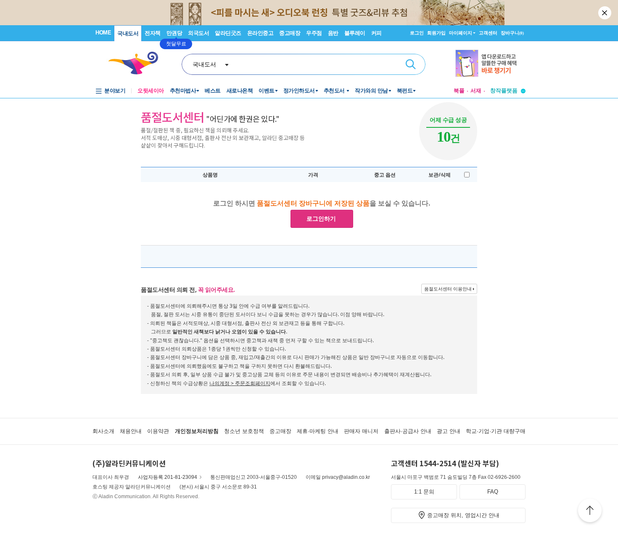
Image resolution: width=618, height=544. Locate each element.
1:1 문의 (424, 492)
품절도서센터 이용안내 (448, 288)
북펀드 (405, 90)
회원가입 (436, 32)
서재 (475, 90)
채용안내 (131, 431)
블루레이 (354, 33)
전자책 (153, 33)
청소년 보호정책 (244, 431)
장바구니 (512, 32)
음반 (333, 33)
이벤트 (267, 90)
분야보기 (114, 90)
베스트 (213, 90)
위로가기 (589, 511)
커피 (376, 33)
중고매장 (289, 33)
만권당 (174, 33)
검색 (410, 64)
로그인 (417, 32)
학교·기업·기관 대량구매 (496, 431)
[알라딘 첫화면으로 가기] (137, 63)
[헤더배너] (490, 63)
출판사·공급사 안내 (407, 431)
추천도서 (335, 90)
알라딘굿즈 (228, 33)
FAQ (492, 492)
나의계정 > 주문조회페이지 (239, 383)
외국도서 (198, 33)
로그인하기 (321, 218)
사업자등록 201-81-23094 (167, 477)
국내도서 (127, 33)
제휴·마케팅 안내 (317, 431)
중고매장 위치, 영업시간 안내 (463, 515)
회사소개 (103, 431)
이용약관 (158, 431)
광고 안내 (448, 431)
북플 (459, 90)
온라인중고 (260, 33)
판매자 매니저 (361, 431)
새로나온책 (240, 90)
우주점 (314, 33)
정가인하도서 (299, 90)
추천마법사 (183, 90)
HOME (103, 32)
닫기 (605, 12)
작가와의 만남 (371, 90)
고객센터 (488, 32)
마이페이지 (460, 32)
